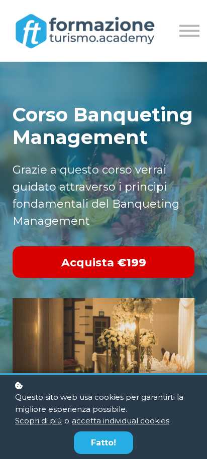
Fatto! (103, 442)
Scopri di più (38, 420)
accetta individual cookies (120, 420)
